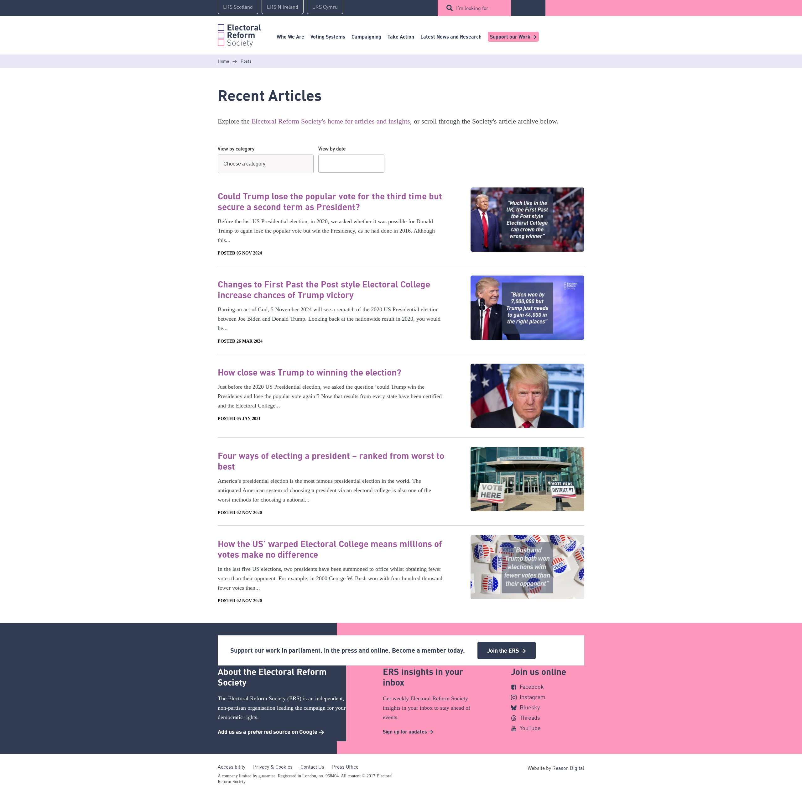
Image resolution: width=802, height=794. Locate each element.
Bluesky (530, 707)
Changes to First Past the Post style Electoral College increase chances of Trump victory (324, 289)
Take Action (401, 37)
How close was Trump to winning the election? (309, 372)
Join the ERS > (506, 650)
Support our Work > (513, 37)
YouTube (530, 727)
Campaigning (366, 37)
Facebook (532, 686)
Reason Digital (568, 768)
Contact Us (312, 767)
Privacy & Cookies (273, 767)
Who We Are (290, 37)
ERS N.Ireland (282, 7)
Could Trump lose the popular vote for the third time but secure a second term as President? (330, 201)
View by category (236, 148)
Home (223, 61)
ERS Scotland (238, 7)
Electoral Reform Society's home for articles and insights (331, 121)
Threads (530, 717)
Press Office (345, 767)
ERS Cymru (325, 7)
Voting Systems (327, 37)
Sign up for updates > (408, 731)
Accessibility (231, 767)
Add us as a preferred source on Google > (271, 731)
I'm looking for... (474, 8)
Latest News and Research (451, 37)
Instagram (532, 696)
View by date (332, 148)
